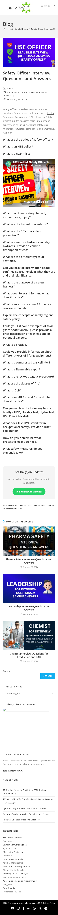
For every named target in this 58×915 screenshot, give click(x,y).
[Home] (4, 28)
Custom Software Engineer (15, 844)
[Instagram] (18, 908)
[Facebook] (24, 908)
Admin (10, 88)
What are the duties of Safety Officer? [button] (28, 139)
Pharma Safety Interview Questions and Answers (29, 561)
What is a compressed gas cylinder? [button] (26, 362)
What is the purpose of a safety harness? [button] (24, 284)
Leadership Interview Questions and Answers (29, 608)
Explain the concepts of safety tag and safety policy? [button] (28, 317)
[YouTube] (12, 908)
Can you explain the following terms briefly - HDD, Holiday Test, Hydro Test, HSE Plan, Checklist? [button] (29, 412)
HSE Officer (20, 505)
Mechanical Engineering (14, 852)
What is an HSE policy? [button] (18, 146)
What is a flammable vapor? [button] (21, 369)
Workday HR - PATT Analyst (15, 873)
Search (6, 671)
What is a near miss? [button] (16, 153)
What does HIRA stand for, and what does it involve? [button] (27, 399)
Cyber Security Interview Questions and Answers (25, 808)
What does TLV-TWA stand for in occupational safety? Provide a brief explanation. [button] (27, 427)
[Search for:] (53, 5)
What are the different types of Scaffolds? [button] (23, 258)
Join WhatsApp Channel (29, 491)
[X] (34, 908)
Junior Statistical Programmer (16, 866)
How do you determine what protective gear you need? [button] (22, 440)
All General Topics (17, 92)
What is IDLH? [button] (12, 390)
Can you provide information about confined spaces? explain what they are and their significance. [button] (29, 271)
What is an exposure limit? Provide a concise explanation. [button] (27, 306)
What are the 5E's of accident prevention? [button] (22, 233)
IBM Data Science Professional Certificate (21, 819)
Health (50, 113)
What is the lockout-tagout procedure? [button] (28, 376)
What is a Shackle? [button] (15, 345)
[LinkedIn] (28, 908)
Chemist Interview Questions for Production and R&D (29, 655)
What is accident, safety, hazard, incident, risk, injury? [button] (24, 215)
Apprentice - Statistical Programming (20, 880)
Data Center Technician (13, 859)
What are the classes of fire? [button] (22, 383)
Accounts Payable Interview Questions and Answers (26, 814)
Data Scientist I (10, 888)
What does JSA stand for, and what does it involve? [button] (26, 295)
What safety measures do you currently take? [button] (23, 450)
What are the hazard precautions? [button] (25, 224)
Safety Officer (33, 505)
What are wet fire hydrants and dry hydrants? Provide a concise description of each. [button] (26, 246)
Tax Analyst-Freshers (12, 837)
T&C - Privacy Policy (46, 903)
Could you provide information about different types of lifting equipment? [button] (27, 353)
